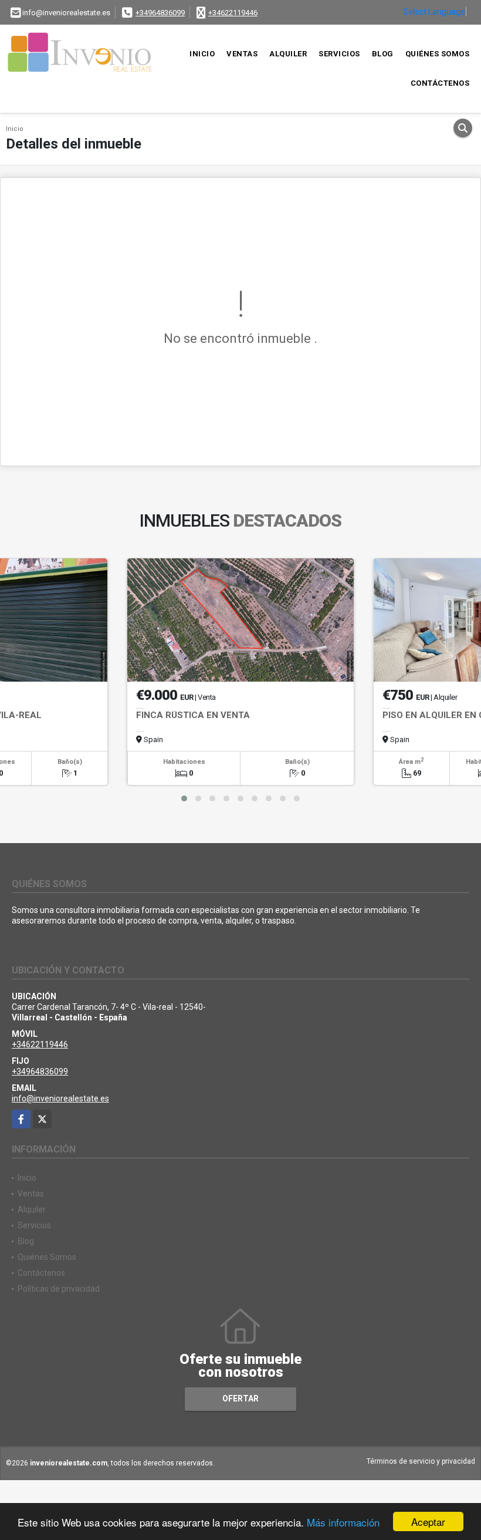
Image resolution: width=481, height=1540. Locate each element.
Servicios (339, 53)
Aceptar (428, 1521)
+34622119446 (233, 12)
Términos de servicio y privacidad (421, 1461)
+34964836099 (160, 12)
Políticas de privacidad (59, 1288)
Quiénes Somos (437, 53)
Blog (383, 53)
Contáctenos (440, 83)
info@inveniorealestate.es (60, 1098)
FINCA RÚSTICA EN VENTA (193, 715)
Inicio (202, 53)
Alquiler (288, 53)
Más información (343, 1522)
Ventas (242, 53)
